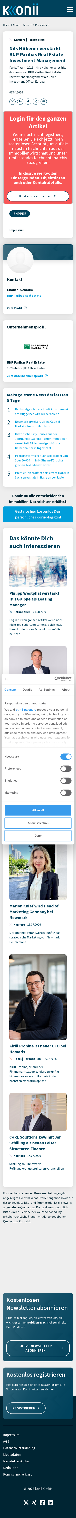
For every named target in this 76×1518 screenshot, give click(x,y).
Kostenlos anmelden (35, 196)
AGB (6, 1441)
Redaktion (10, 1467)
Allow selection (38, 823)
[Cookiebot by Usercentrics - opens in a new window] (55, 679)
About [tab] (66, 689)
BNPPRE (19, 213)
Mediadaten (12, 1454)
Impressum (17, 230)
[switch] (66, 768)
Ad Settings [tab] (47, 689)
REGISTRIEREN (23, 1408)
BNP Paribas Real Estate (24, 295)
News (16, 25)
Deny (38, 835)
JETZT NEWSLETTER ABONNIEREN (36, 1348)
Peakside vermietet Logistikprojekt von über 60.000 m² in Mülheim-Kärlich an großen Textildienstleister (41, 460)
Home (6, 25)
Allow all (38, 810)
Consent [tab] (10, 689)
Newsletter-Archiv (16, 1461)
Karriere (27, 25)
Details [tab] (27, 689)
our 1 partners (26, 709)
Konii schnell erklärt (17, 1474)
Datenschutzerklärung (19, 1448)
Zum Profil (14, 308)
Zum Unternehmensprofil (25, 376)
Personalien (42, 25)
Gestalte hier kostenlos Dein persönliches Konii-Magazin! (38, 514)
